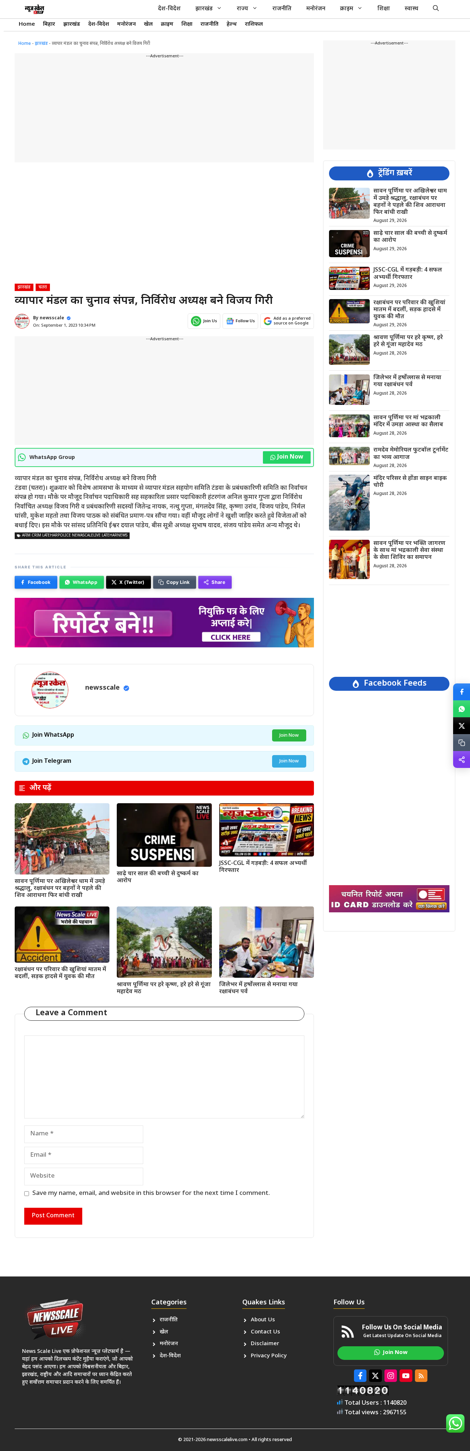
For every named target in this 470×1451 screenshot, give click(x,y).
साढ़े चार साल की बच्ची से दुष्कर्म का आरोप (158, 877)
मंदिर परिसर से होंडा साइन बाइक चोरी (410, 481)
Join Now (290, 457)
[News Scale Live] (34, 9)
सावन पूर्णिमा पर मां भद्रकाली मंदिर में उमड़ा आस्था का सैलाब (408, 421)
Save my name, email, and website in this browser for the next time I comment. (151, 1193)
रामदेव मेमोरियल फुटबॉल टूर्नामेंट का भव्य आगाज (410, 453)
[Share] (461, 759)
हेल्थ (232, 24)
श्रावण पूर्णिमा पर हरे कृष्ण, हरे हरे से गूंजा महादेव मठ (164, 988)
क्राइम (346, 9)
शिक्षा (383, 9)
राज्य (242, 9)
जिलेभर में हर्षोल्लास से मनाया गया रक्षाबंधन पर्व (258, 988)
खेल (148, 24)
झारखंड (204, 9)
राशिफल (254, 24)
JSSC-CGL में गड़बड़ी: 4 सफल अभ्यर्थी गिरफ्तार (263, 867)
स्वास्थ (411, 9)
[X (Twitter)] (461, 725)
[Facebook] (461, 691)
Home (27, 24)
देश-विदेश (169, 9)
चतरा (43, 287)
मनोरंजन (315, 9)
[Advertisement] (164, 111)
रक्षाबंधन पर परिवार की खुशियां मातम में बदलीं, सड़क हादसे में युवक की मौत (60, 973)
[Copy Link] (461, 742)
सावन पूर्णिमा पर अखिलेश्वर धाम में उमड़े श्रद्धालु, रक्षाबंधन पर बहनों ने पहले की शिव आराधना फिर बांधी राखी (60, 888)
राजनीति (282, 9)
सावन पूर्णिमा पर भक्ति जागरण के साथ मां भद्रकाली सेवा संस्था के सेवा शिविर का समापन (409, 550)
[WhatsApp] (461, 708)
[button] (436, 9)
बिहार (49, 24)
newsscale (52, 318)
